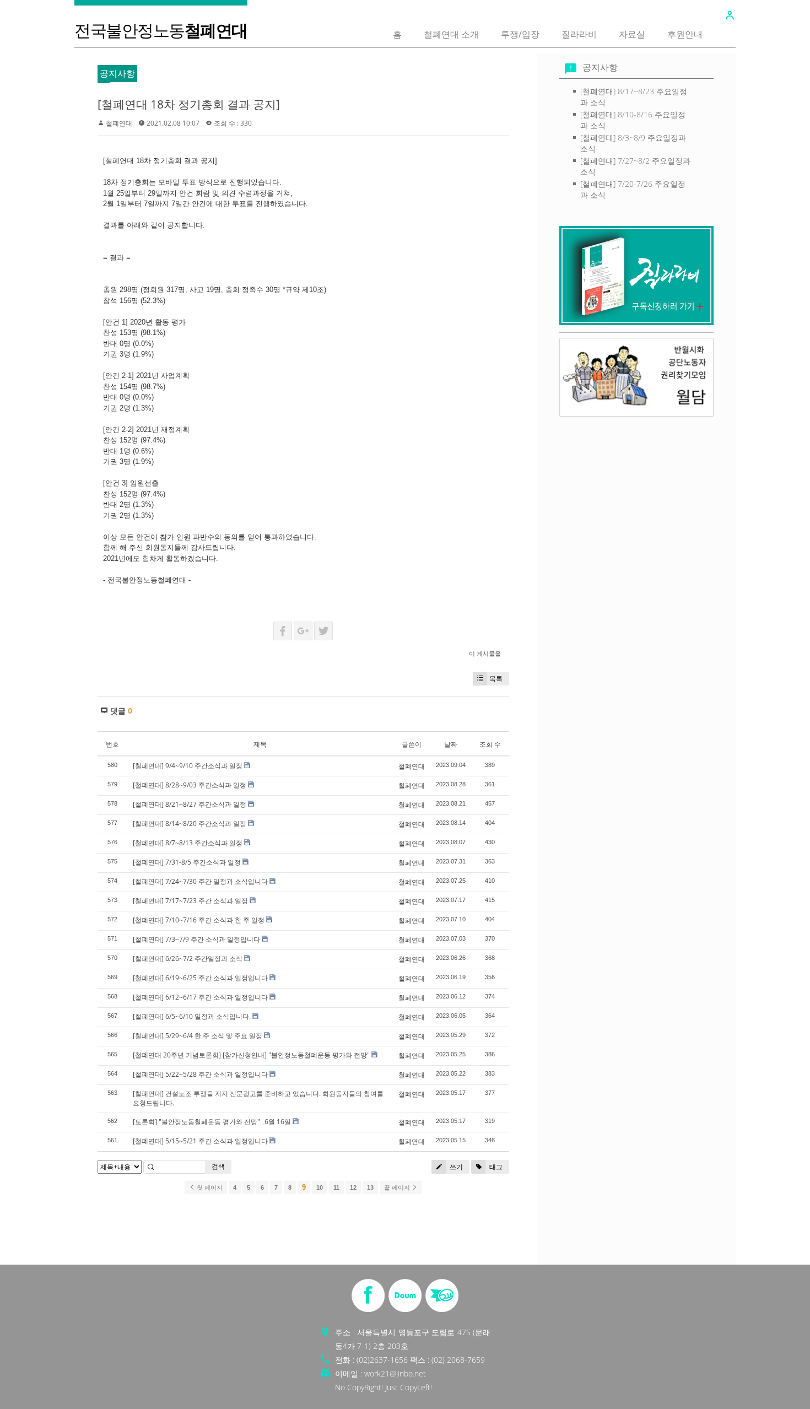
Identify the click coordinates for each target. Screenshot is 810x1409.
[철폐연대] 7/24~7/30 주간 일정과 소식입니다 (200, 881)
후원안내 (685, 34)
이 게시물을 (485, 653)
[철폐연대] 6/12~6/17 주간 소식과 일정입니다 (200, 997)
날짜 (450, 744)
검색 (218, 1166)
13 (370, 1187)
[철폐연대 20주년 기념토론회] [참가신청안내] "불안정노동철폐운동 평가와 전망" (251, 1055)
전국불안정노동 (160, 30)
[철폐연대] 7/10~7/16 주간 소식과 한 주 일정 (198, 920)
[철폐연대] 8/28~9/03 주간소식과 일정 (189, 785)
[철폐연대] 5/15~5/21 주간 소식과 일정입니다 (200, 1141)
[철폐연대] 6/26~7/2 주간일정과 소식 (187, 958)
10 (319, 1187)
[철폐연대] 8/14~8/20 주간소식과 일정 (189, 823)
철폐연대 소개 (451, 34)
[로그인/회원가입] (729, 15)
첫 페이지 (209, 1187)
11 (336, 1187)
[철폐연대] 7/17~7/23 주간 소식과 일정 (190, 900)
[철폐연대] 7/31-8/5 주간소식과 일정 (187, 862)
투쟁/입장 (520, 34)
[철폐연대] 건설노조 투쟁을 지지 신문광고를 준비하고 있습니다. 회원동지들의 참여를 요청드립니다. (258, 1098)
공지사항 (600, 67)
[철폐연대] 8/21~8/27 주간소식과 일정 (189, 804)
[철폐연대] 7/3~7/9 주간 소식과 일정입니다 (196, 939)
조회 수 (490, 744)
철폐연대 (119, 123)
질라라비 (579, 34)
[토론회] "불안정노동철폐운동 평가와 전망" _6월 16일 (212, 1121)
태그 (495, 1167)
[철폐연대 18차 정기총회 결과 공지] (189, 104)
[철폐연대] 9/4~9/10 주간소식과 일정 (187, 765)
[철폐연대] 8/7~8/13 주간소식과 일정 (187, 842)
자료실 (632, 34)
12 (353, 1187)
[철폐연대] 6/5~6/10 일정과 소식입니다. (192, 1016)
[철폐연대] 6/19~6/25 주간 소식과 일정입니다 (200, 977)
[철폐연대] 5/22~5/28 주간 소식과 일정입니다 (200, 1074)
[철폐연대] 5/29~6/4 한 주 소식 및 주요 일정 (197, 1035)
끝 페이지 (398, 1187)
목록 (496, 678)
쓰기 (455, 1167)
